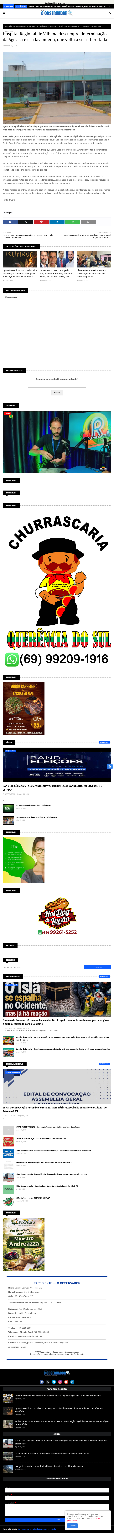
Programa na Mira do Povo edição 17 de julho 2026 (36, 817)
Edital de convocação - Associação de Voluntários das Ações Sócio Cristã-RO (47, 1186)
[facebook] (42, 1382)
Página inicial (10, 26)
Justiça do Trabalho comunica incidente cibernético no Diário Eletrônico (49, 1466)
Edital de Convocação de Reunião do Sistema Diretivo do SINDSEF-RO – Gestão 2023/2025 (52, 1174)
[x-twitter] (48, 1382)
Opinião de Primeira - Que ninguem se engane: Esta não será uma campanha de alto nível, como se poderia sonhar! (63, 1049)
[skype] (54, 1382)
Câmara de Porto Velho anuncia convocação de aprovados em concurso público (91, 273)
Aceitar (72, 1526)
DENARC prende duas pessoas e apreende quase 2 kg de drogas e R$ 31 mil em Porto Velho (58, 1395)
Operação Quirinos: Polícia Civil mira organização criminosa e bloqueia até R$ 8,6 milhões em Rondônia (20, 273)
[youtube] (66, 1382)
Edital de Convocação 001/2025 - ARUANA (33, 1198)
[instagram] (60, 1382)
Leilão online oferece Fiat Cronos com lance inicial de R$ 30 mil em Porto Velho (52, 1453)
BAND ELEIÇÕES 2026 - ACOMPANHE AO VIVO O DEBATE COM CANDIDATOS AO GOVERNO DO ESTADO (52, 787)
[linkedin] (72, 1382)
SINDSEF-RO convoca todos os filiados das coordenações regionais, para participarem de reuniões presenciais (61, 1442)
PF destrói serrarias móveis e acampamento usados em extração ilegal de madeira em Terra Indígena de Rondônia (62, 1423)
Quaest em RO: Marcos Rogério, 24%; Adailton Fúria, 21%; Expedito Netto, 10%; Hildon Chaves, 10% (56, 273)
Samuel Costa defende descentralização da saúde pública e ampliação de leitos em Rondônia (66, 6)
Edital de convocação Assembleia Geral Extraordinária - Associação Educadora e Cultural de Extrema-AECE (55, 1109)
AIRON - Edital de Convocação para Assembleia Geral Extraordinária (43, 1162)
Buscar (57, 393)
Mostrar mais (104, 742)
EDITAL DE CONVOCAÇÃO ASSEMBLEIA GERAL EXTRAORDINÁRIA (41, 1139)
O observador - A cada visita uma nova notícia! (37, 1529)
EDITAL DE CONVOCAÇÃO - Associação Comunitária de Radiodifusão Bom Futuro (48, 1127)
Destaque (20, 26)
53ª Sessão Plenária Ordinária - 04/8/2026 (33, 805)
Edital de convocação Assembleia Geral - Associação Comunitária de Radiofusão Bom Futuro (53, 1151)
